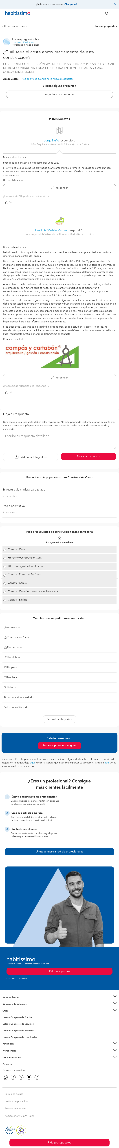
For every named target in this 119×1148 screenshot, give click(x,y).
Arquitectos (8, 1036)
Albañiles (7, 1033)
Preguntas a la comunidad (15, 1018)
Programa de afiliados (13, 1068)
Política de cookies (15, 1109)
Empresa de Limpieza (13, 1011)
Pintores (6, 1026)
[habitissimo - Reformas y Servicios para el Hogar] (14, 14)
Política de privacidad (17, 1101)
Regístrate (7, 1051)
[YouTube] (29, 1077)
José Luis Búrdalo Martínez (52, 230)
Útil (10, 203)
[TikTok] (37, 1077)
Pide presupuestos (59, 1142)
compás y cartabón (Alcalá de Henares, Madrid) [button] (52, 234)
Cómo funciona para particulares (18, 1048)
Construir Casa (16, 549)
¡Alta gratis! (70, 4)
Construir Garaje (17, 583)
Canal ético (8, 1065)
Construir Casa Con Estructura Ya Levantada (33, 591)
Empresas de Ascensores (14, 1008)
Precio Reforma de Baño (14, 1001)
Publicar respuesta (88, 456)
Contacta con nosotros (13, 1070)
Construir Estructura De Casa (24, 574)
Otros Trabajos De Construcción (26, 566)
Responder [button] (61, 188)
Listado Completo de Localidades (19, 1037)
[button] (59, 997)
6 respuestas (9, 513)
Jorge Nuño (51, 140)
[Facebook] (13, 1077)
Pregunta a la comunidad (59, 94)
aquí (32, 763)
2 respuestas (11, 79)
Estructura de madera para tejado (23, 489)
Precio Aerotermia (11, 1004)
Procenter (7, 1024)
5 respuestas (9, 496)
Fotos (5, 1021)
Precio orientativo (13, 506)
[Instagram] (5, 1077)
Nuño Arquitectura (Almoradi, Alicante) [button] (52, 144)
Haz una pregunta (104, 26)
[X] (21, 1077)
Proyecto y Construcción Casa (25, 558)
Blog (4, 1015)
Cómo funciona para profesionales (19, 1055)
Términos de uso (14, 1094)
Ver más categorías (59, 719)
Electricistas (8, 1029)
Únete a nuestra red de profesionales (59, 851)
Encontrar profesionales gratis (59, 745)
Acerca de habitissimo (13, 1062)
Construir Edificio (17, 600)
